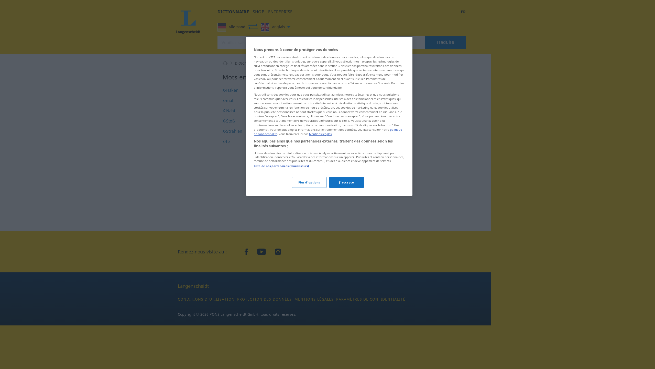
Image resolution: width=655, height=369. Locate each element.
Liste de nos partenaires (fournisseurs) (281, 166)
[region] (329, 116)
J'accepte (346, 182)
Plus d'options (309, 182)
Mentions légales (320, 134)
